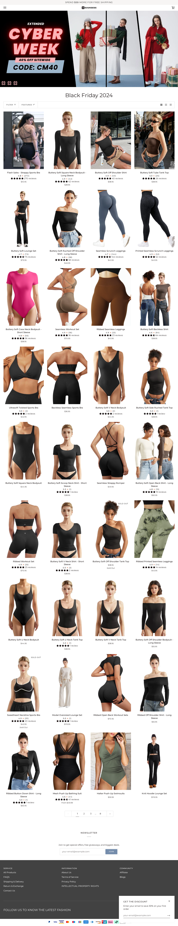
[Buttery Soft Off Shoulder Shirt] (111, 140)
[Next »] (110, 814)
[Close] (170, 900)
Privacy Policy (69, 881)
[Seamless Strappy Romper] (111, 450)
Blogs (122, 877)
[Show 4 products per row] (171, 105)
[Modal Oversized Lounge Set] (67, 683)
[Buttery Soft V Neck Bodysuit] (111, 375)
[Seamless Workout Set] (67, 297)
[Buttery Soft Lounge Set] (23, 218)
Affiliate (124, 872)
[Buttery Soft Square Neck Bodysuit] (23, 450)
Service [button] (8, 868)
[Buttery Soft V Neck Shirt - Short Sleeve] (67, 529)
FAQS (6, 877)
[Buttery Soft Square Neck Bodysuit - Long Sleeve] (67, 140)
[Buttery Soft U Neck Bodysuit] (23, 607)
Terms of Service (70, 877)
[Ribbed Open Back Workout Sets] (111, 683)
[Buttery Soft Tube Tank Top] (154, 140)
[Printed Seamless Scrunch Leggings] (154, 218)
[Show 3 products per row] (166, 105)
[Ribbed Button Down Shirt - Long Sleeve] (23, 761)
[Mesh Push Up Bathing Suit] (67, 761)
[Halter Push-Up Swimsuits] (111, 761)
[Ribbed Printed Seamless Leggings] (154, 529)
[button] (17, 178)
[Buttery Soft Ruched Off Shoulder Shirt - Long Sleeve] (67, 218)
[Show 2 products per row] (161, 105)
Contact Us (9, 890)
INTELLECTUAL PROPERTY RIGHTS (80, 886)
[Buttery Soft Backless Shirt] (154, 297)
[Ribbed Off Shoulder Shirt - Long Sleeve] (154, 683)
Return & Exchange (13, 886)
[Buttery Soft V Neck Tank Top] (111, 607)
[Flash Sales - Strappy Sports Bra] (23, 140)
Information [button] (69, 868)
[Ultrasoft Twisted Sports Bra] (23, 375)
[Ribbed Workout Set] (23, 529)
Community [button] (126, 868)
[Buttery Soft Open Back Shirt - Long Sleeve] (154, 450)
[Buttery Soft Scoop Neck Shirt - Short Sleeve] (67, 450)
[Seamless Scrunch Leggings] (111, 218)
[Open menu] (7, 8)
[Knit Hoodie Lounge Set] (154, 761)
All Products (9, 872)
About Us (66, 872)
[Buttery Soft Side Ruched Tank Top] (154, 375)
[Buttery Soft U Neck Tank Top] (67, 607)
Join (111, 852)
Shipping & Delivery (13, 881)
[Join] (166, 915)
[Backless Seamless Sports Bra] (67, 375)
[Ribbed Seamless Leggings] (111, 297)
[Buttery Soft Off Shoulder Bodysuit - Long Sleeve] (154, 607)
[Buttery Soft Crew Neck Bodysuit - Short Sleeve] (23, 297)
